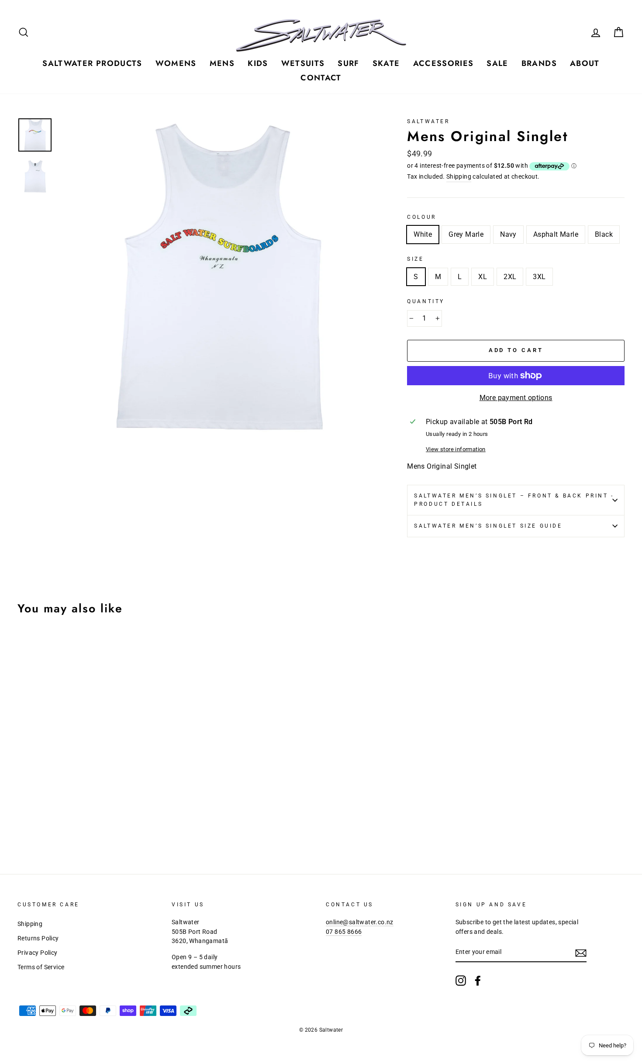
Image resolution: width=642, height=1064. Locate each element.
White (423, 234)
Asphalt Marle (555, 234)
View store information (456, 449)
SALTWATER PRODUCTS (92, 63)
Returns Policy (38, 938)
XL (482, 277)
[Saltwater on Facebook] (478, 980)
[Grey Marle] (35, 822)
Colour (421, 217)
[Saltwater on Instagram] (461, 980)
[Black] (70, 822)
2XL (510, 277)
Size (415, 259)
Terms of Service (40, 967)
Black (604, 234)
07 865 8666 (344, 931)
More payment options (516, 398)
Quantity (426, 301)
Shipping (458, 176)
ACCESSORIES (443, 63)
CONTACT (320, 77)
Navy (508, 234)
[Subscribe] (581, 952)
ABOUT (585, 63)
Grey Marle (466, 234)
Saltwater (428, 121)
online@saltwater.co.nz (359, 922)
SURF (348, 63)
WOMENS (176, 63)
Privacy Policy (37, 952)
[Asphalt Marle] (59, 822)
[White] (23, 822)
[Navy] (47, 822)
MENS (222, 63)
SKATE (386, 63)
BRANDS (539, 63)
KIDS (258, 63)
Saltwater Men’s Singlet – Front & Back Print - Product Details (514, 500)
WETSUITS (303, 63)
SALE (497, 63)
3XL (539, 277)
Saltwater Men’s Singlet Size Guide (488, 526)
